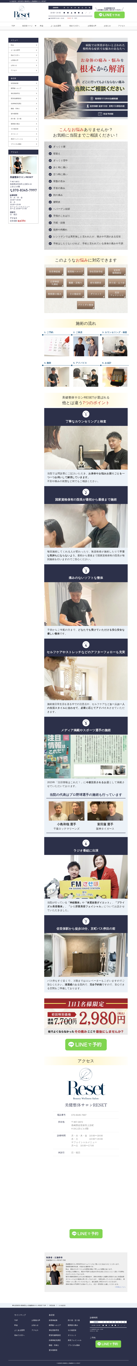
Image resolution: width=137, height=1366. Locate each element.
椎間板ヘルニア (16, 88)
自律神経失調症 (16, 103)
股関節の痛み (15, 124)
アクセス (121, 26)
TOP (13, 26)
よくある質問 (56, 26)
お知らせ (107, 26)
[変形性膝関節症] (117, 272)
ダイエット (14, 134)
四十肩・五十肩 (16, 119)
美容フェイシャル (17, 139)
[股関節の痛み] (55, 294)
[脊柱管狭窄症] (96, 272)
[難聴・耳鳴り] (75, 283)
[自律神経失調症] (55, 283)
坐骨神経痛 (14, 83)
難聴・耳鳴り (15, 108)
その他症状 (14, 129)
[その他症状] (75, 294)
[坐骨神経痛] (55, 272)
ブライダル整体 (16, 144)
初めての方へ (74, 26)
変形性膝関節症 (16, 98)
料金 (41, 26)
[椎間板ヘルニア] (75, 272)
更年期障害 (14, 114)
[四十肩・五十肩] (117, 283)
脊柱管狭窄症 (15, 93)
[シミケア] (117, 294)
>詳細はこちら (120, 1287)
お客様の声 (92, 26)
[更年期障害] (96, 283)
